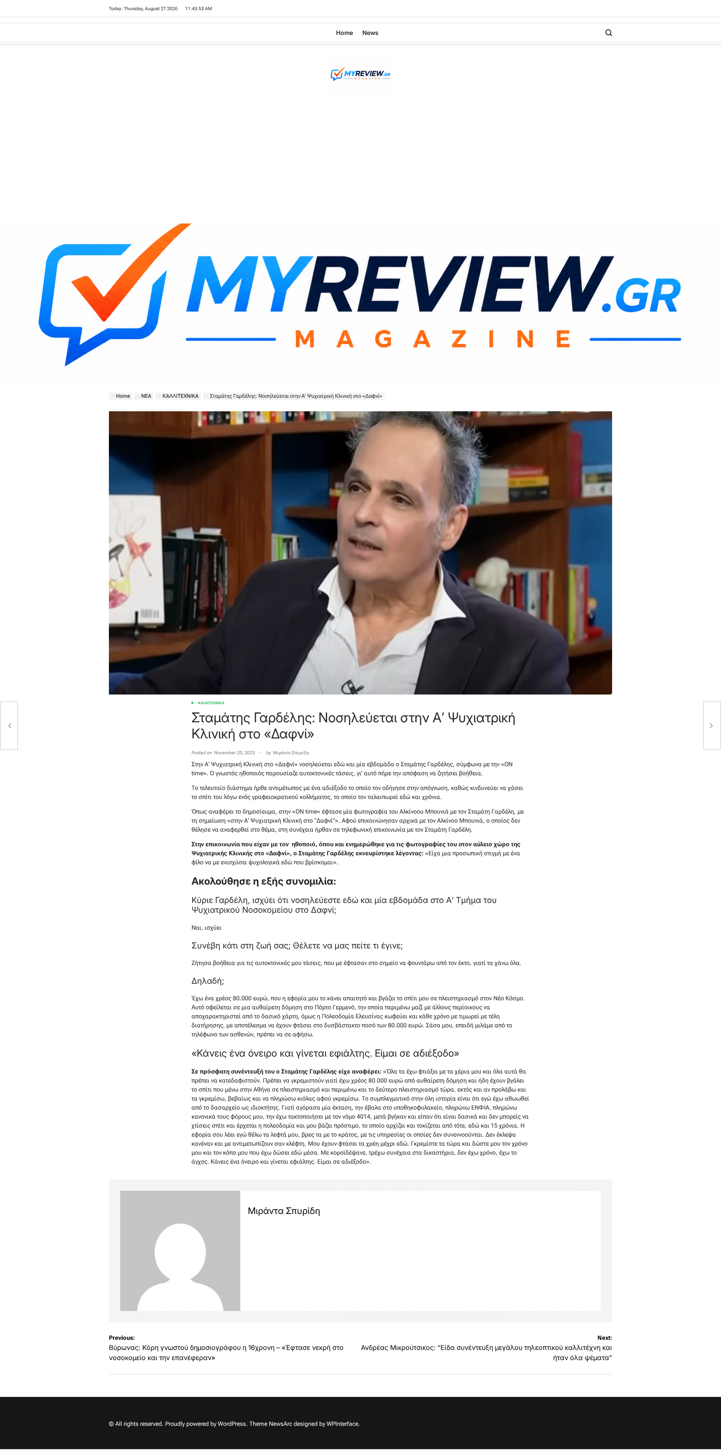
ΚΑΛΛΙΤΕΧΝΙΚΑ (211, 703)
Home (344, 32)
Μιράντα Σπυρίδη (291, 752)
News (370, 32)
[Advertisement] (360, 167)
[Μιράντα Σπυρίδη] (180, 1251)
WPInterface (342, 1423)
